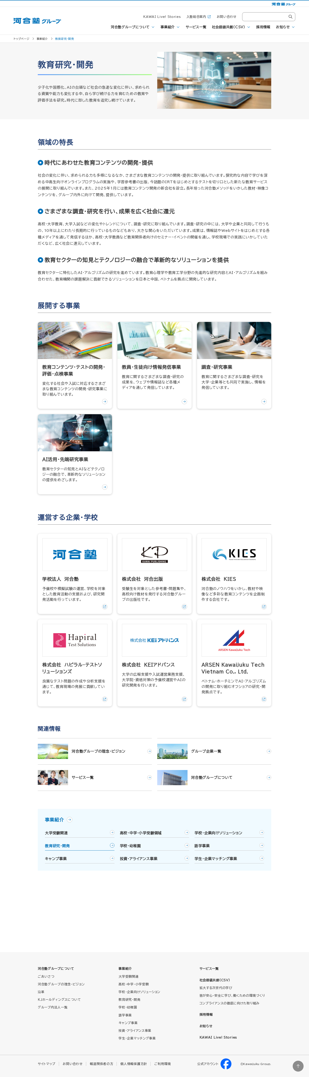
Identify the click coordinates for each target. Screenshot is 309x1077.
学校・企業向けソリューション (218, 833)
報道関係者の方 (101, 1063)
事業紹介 (168, 27)
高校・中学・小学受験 (134, 984)
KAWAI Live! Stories (162, 16)
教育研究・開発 (57, 846)
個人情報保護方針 (133, 1063)
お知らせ (283, 27)
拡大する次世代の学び (216, 987)
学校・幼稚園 (130, 846)
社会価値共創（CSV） (228, 27)
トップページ (21, 38)
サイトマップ (46, 1063)
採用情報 (263, 27)
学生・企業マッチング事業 (216, 859)
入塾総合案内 (196, 16)
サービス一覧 (196, 27)
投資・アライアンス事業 (139, 859)
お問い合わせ (227, 16)
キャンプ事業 (56, 859)
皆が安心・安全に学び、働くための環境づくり (232, 995)
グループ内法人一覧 (52, 1007)
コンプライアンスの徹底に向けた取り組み (229, 1003)
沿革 (41, 992)
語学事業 (202, 846)
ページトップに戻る (298, 1066)
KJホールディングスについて (59, 999)
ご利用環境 (162, 1063)
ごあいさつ (46, 976)
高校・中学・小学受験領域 (141, 833)
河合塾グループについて (130, 27)
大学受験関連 (56, 833)
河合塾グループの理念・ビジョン (61, 984)
